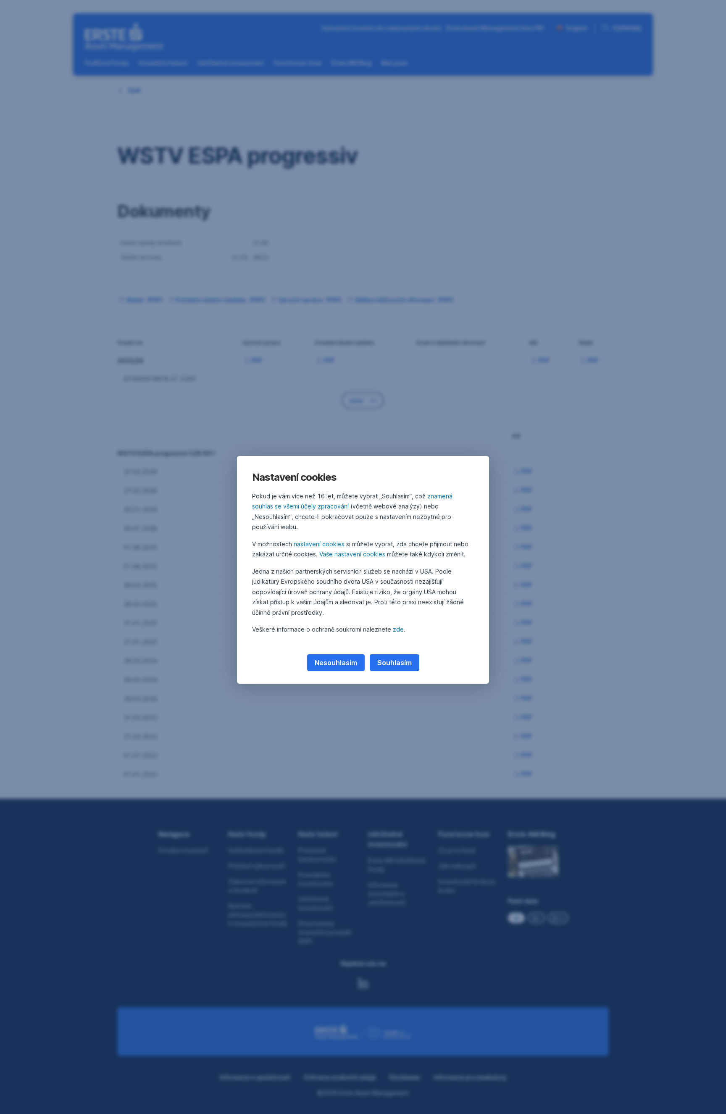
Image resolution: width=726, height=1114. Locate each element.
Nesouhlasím (336, 662)
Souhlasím (394, 662)
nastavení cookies (319, 544)
